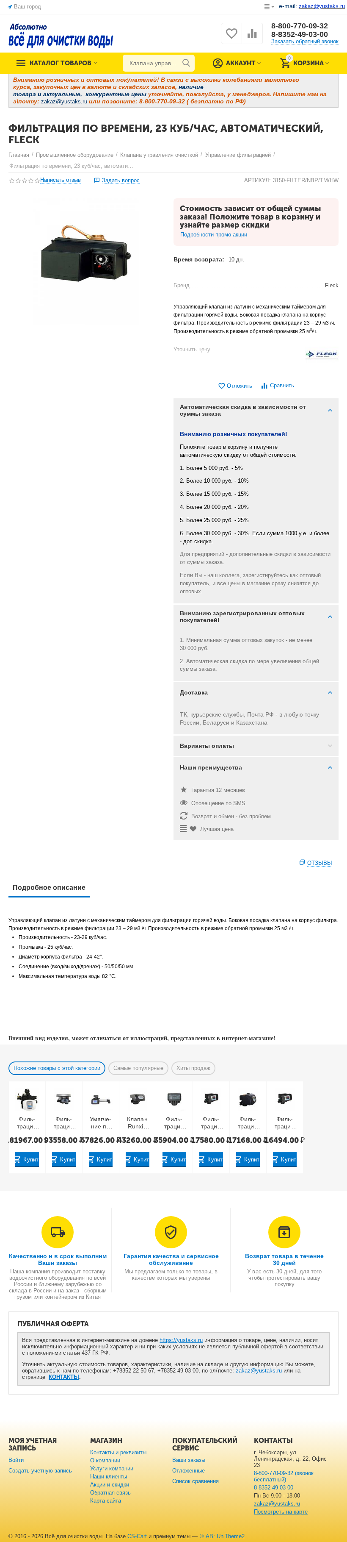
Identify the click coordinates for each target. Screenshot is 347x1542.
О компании (105, 1460)
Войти (16, 1460)
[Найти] (186, 63)
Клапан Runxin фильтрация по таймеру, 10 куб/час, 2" (137, 1123)
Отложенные (188, 1470)
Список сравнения (195, 1481)
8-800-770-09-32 (299, 26)
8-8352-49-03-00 (299, 34)
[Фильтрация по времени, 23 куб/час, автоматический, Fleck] (85, 261)
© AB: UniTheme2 (222, 1536)
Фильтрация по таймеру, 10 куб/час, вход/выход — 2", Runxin (174, 1123)
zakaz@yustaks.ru (259, 1370)
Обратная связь (110, 1492)
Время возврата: (199, 259)
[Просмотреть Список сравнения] (252, 38)
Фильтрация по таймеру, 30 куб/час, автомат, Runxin (26, 1123)
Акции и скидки (109, 1484)
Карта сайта (105, 1501)
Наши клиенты (108, 1476)
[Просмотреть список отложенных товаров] (231, 38)
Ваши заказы (188, 1460)
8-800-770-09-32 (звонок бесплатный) (284, 1476)
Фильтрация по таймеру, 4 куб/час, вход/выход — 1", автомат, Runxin (211, 1123)
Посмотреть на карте (281, 1512)
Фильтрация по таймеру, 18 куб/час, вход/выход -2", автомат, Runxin (64, 1123)
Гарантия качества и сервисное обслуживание (171, 1259)
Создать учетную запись (40, 1470)
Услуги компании (111, 1468)
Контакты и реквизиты (118, 1452)
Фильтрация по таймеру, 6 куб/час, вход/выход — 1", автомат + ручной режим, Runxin (248, 1123)
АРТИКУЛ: (257, 180)
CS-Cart (137, 1536)
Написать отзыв (60, 180)
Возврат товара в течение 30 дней (284, 1259)
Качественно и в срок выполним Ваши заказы (58, 1259)
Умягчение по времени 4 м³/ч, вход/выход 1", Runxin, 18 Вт (100, 1123)
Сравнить (282, 385)
